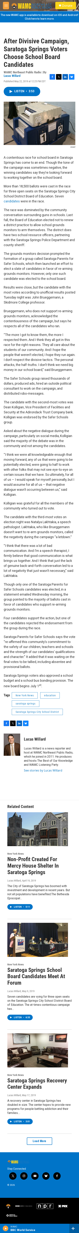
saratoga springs (25, 703)
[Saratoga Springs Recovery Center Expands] (37, 1050)
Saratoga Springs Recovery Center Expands (37, 1083)
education (50, 695)
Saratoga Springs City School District (37, 711)
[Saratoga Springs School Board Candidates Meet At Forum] (37, 940)
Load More (39, 1141)
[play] (5, 1228)
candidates (12, 201)
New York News (25, 695)
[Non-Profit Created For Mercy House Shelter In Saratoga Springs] (37, 829)
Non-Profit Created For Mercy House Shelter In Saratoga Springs (33, 865)
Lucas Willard (12, 76)
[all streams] (74, 1228)
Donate (67, 5)
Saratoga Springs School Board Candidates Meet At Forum (36, 976)
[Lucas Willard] (12, 745)
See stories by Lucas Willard (43, 770)
